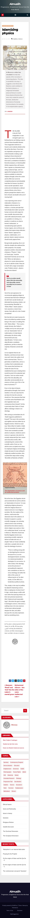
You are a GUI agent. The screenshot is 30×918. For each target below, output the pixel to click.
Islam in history (7, 813)
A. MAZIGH (9, 111)
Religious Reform (8, 822)
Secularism (19, 784)
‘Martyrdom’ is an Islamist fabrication (14, 849)
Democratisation (8, 765)
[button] (27, 15)
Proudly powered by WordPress (10, 905)
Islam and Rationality (8, 25)
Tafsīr (5, 788)
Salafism (15, 39)
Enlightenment (7, 768)
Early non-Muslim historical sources (13, 748)
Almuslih (15, 4)
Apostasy (6, 762)
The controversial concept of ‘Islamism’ (15, 871)
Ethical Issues (7, 804)
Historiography (7, 772)
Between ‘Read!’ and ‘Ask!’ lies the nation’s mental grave (9, 689)
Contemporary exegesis (16, 762)
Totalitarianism (19, 788)
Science (20, 39)
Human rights (17, 772)
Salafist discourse (8, 827)
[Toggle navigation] (15, 15)
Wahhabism (7, 791)
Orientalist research (9, 778)
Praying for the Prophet (10, 854)
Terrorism (10, 788)
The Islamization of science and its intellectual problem (15, 491)
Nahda (16, 775)
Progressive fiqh (8, 781)
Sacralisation (17, 781)
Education (16, 765)
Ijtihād (24, 772)
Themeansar (15, 907)
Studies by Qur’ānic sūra (10, 744)
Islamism (5, 818)
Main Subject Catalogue (10, 740)
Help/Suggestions (14, 914)
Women (14, 791)
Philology (18, 778)
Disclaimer (19, 910)
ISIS (5, 775)
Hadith (22, 768)
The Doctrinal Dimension (10, 831)
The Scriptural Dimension (10, 835)
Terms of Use (9, 910)
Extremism (16, 768)
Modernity (10, 775)
